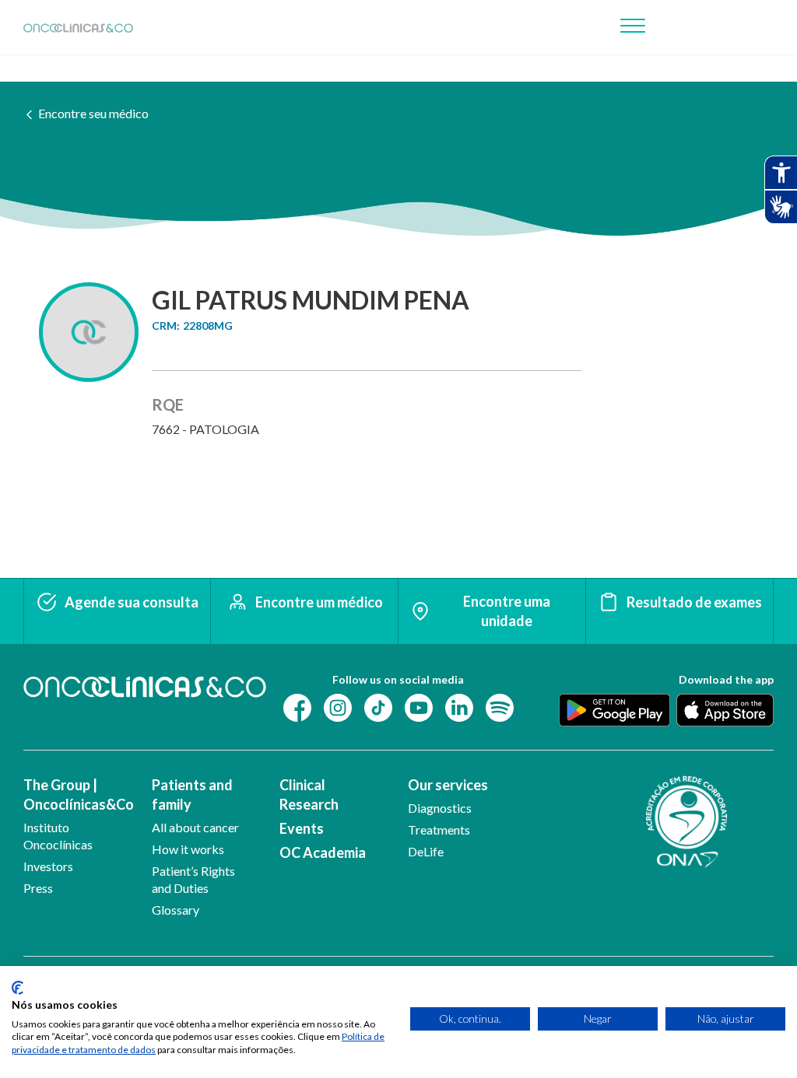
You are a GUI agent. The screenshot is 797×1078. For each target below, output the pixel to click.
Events (301, 828)
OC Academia (322, 852)
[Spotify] (500, 706)
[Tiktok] (378, 706)
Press (38, 887)
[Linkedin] (459, 706)
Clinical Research (309, 794)
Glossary (175, 909)
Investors (48, 866)
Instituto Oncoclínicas (58, 836)
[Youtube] (419, 706)
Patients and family (192, 794)
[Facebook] (297, 706)
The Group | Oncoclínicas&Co (75, 794)
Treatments (439, 829)
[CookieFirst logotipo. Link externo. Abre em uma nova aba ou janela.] (17, 988)
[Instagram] (338, 706)
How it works (188, 849)
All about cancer (195, 827)
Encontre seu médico (93, 113)
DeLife (426, 851)
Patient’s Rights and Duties (193, 879)
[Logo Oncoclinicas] (78, 27)
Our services (448, 784)
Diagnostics (440, 807)
